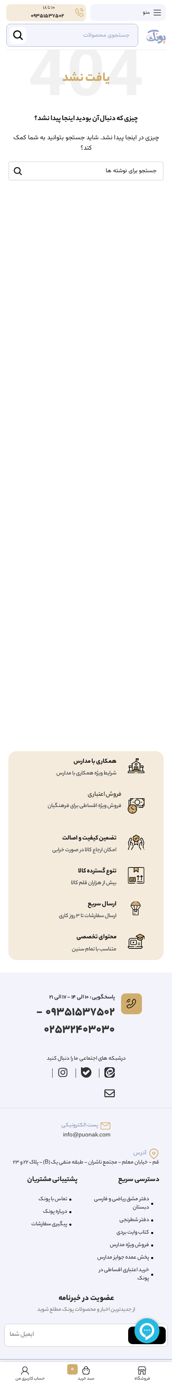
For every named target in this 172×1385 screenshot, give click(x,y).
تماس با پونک (52, 1199)
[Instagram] (63, 1072)
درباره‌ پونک (55, 1211)
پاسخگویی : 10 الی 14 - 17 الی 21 (81, 997)
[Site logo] (156, 35)
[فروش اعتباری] (136, 806)
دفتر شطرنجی (134, 1220)
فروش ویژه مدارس (129, 1245)
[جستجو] (18, 171)
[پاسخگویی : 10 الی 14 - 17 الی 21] (131, 1003)
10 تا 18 (48, 8)
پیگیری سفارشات (49, 1224)
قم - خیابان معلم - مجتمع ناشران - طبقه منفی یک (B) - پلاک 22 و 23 (86, 1162)
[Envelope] (109, 1093)
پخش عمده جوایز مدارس (123, 1257)
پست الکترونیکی (79, 1125)
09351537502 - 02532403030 (75, 1021)
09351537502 (47, 16)
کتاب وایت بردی (132, 1232)
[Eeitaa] (109, 1072)
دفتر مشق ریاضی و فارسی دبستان (121, 1203)
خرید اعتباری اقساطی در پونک (124, 1274)
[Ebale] (86, 1072)
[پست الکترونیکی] (105, 1126)
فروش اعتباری (104, 795)
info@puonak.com (87, 1135)
